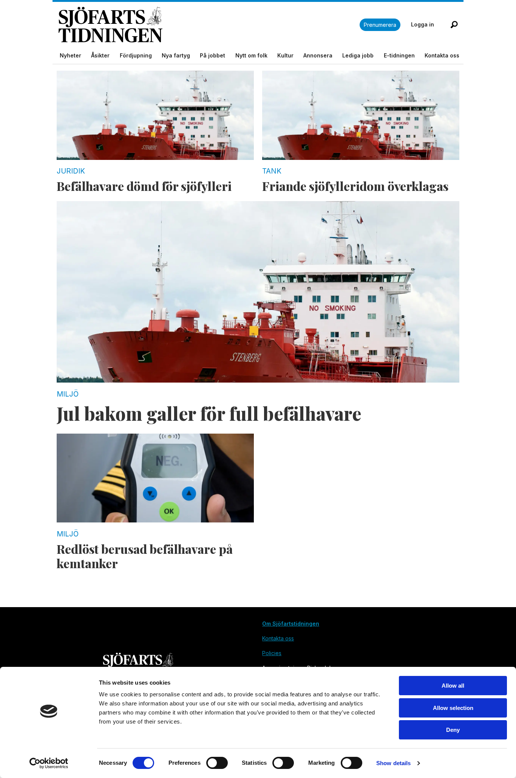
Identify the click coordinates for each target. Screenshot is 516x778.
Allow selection (453, 708)
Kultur (285, 55)
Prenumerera (380, 25)
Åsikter (100, 55)
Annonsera (317, 55)
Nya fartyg (176, 55)
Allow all (453, 685)
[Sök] (454, 24)
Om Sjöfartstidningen (290, 623)
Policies (271, 653)
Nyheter (70, 55)
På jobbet (212, 55)
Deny (453, 730)
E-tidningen (399, 55)
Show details (393, 763)
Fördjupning (136, 55)
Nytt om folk (251, 55)
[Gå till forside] (209, 25)
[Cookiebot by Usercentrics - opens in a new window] (49, 763)
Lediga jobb (358, 55)
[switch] (217, 763)
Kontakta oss (442, 55)
